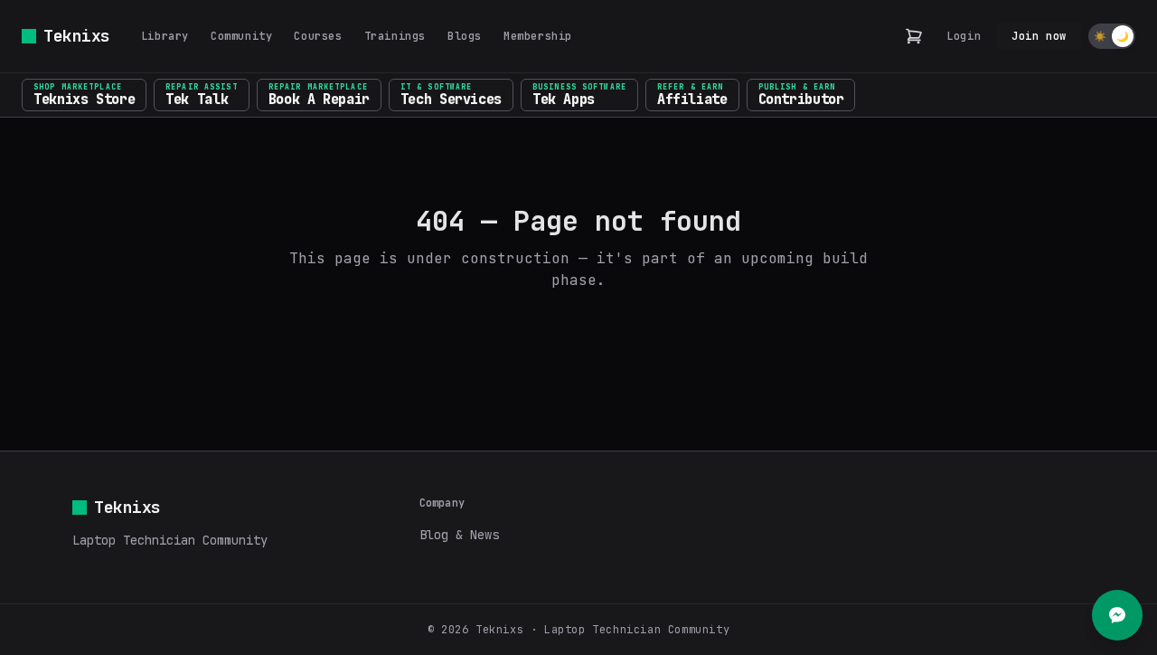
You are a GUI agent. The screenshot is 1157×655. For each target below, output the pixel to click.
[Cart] (914, 36)
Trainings (395, 36)
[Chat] (1117, 615)
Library (165, 36)
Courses (318, 36)
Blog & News (459, 535)
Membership (537, 36)
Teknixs (76, 35)
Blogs (464, 36)
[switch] (1111, 36)
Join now (1039, 36)
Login (963, 36)
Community (241, 36)
